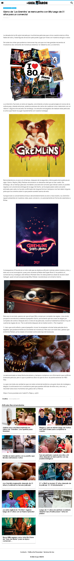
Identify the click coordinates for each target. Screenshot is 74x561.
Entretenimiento (7, 8)
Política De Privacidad (35, 552)
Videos (14, 8)
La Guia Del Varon (37, 2)
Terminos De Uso (49, 552)
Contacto (23, 552)
